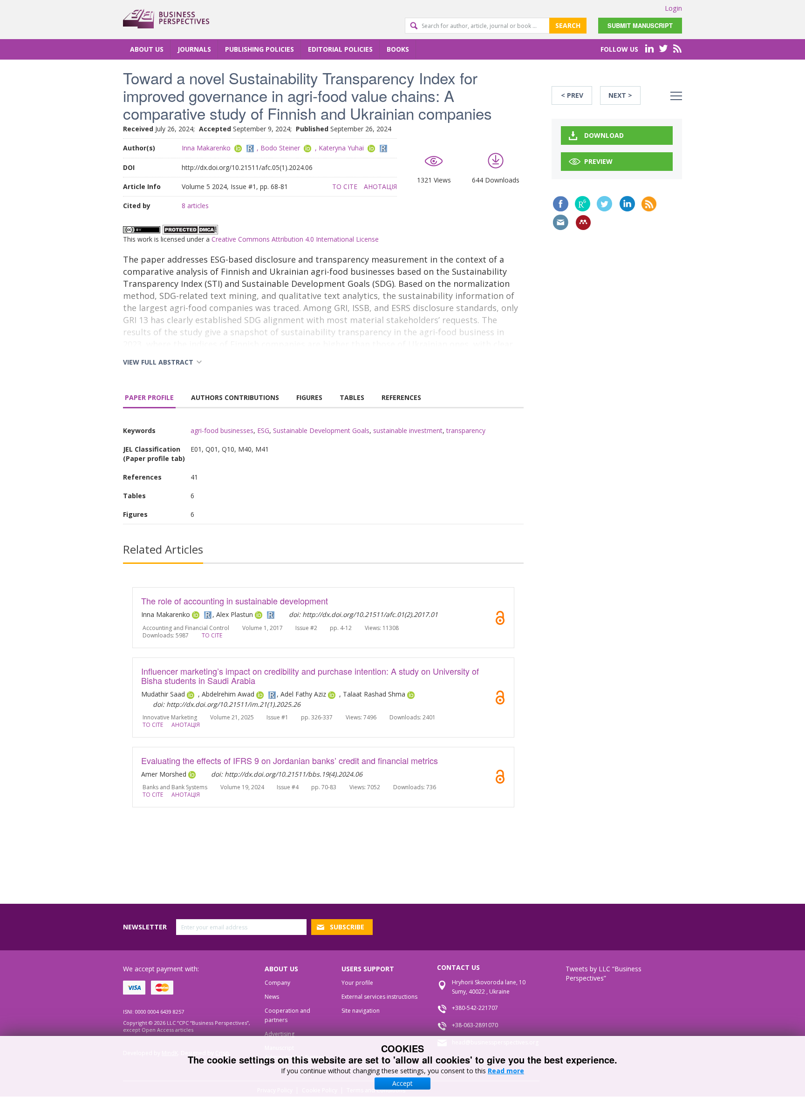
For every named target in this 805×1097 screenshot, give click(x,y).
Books (398, 49)
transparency (465, 430)
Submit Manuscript (640, 25)
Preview (598, 161)
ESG (263, 430)
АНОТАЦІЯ (380, 186)
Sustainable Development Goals (321, 430)
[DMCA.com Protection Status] (190, 228)
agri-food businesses (222, 430)
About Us (147, 49)
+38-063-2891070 (475, 1025)
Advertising (279, 1034)
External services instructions (379, 997)
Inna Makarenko (206, 147)
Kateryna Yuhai (341, 147)
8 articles (195, 205)
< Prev (572, 95)
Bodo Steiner (280, 147)
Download (604, 135)
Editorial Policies (340, 49)
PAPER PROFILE (149, 397)
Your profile (357, 983)
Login (673, 8)
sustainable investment (408, 430)
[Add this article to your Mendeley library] (583, 222)
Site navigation (360, 1011)
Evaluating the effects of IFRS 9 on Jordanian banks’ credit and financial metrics (289, 760)
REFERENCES (401, 397)
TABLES (352, 397)
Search (567, 25)
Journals (194, 49)
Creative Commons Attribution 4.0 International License (295, 239)
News (272, 997)
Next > (620, 95)
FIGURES (309, 397)
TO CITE (344, 186)
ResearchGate (582, 203)
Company (277, 983)
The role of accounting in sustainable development (234, 601)
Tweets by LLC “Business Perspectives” (603, 973)
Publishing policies (259, 49)
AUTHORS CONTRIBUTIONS (235, 397)
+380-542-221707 (475, 1008)
